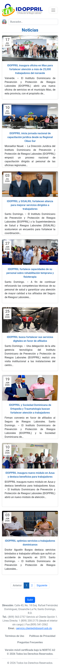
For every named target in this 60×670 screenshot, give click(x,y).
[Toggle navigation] (53, 10)
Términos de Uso (14, 635)
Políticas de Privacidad (42, 635)
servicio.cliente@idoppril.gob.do (34, 628)
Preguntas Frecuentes (30, 642)
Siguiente (42, 585)
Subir (30, 599)
